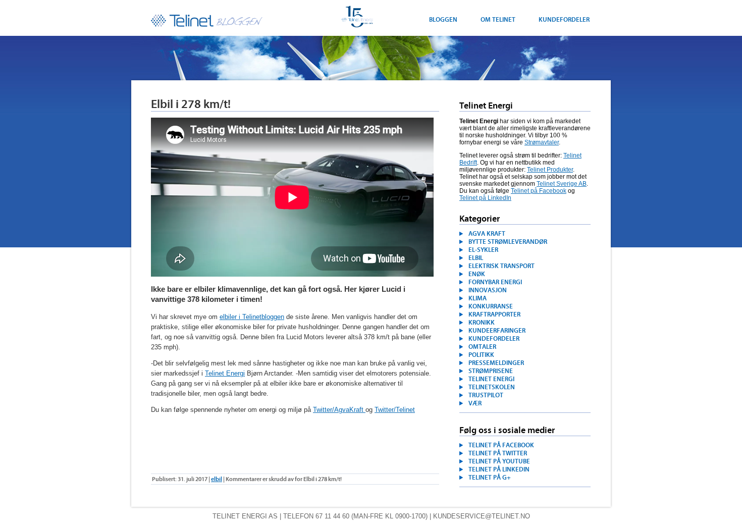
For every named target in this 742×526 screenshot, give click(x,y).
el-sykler (483, 250)
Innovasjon (487, 290)
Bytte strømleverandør (507, 242)
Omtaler (482, 347)
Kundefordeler (564, 20)
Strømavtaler (541, 142)
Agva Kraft (486, 234)
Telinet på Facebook (538, 190)
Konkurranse (490, 306)
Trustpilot (485, 395)
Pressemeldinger (496, 363)
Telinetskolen (491, 387)
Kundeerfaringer (496, 331)
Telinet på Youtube (499, 461)
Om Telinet (498, 20)
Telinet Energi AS (245, 516)
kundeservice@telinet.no (481, 516)
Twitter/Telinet (395, 409)
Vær (475, 403)
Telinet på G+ (489, 478)
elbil (475, 258)
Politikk (481, 355)
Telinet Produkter (550, 169)
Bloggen (443, 20)
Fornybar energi (495, 282)
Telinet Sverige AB (562, 183)
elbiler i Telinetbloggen (252, 317)
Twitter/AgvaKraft (339, 409)
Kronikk (481, 323)
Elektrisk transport (501, 266)
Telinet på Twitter (497, 453)
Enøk (476, 274)
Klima (477, 298)
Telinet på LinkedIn (485, 197)
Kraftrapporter (494, 314)
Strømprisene (490, 371)
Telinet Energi (207, 20)
